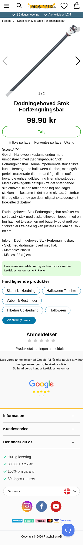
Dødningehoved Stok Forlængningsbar (40, 20)
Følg (41, 132)
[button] (78, 61)
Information (13, 416)
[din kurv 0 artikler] (76, 6)
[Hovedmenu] (6, 6)
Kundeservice (15, 429)
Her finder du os (18, 442)
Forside (6, 20)
